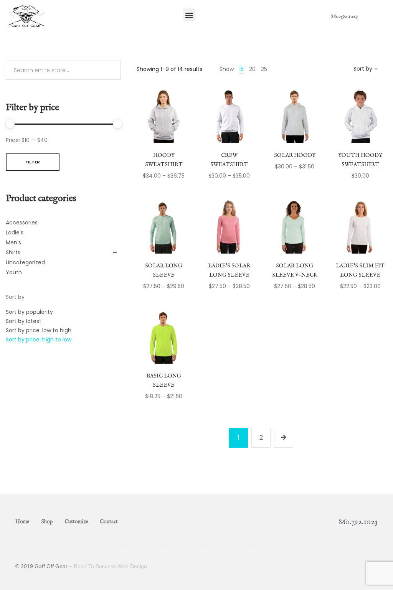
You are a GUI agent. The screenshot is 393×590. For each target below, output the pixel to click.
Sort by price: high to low (38, 339)
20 (252, 69)
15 (241, 69)
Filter (32, 162)
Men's (13, 242)
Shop (47, 521)
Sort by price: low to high (38, 330)
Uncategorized (25, 262)
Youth (14, 272)
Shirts (13, 252)
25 (264, 69)
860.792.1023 (344, 16)
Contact (109, 521)
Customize (76, 521)
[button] (189, 14)
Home (22, 521)
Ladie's (14, 232)
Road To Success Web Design (110, 566)
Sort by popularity (29, 312)
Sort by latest (23, 321)
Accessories (22, 222)
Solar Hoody (294, 155)
